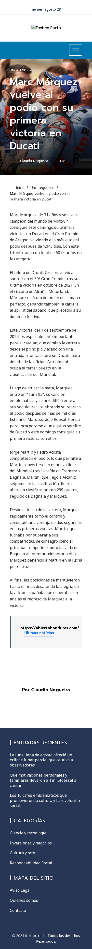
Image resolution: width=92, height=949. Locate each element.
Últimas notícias (39, 633)
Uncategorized (23, 70)
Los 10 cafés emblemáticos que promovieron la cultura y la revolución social (45, 800)
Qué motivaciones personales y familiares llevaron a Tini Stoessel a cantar (43, 780)
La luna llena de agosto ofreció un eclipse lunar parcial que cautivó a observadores (41, 760)
